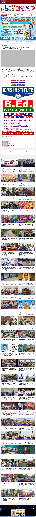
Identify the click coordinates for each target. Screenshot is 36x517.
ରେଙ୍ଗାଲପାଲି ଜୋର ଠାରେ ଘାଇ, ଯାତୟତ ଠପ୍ (26, 267)
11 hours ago (4, 171)
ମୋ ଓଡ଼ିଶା (3, 165)
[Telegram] (9, 136)
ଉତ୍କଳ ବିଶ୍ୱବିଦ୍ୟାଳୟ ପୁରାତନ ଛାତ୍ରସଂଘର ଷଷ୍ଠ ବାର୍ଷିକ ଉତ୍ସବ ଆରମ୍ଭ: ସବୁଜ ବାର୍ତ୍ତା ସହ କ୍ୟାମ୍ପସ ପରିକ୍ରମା (26, 484)
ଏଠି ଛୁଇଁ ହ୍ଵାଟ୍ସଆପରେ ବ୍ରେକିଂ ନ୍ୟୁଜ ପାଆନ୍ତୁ (17, 516)
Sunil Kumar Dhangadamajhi (13, 141)
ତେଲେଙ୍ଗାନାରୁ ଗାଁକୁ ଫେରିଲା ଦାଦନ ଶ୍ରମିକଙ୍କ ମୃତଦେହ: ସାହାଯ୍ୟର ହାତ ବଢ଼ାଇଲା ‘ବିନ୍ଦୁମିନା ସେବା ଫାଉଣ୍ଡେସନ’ (9, 354)
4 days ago (4, 443)
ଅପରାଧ (2, 307)
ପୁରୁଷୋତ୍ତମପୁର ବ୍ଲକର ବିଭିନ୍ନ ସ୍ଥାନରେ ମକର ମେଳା (9, 152)
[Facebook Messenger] (6, 136)
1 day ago (4, 240)
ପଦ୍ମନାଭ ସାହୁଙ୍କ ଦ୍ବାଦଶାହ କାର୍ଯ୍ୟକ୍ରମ (8, 183)
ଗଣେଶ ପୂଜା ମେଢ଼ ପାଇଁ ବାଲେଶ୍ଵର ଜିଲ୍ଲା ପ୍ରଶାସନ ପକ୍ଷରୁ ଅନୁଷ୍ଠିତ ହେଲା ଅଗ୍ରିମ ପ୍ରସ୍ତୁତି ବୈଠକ (8, 253)
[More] (11, 136)
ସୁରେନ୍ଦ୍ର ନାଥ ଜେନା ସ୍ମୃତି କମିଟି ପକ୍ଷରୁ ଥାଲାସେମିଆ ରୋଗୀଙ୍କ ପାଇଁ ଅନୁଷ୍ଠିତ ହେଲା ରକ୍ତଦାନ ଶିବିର (9, 268)
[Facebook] (4, 136)
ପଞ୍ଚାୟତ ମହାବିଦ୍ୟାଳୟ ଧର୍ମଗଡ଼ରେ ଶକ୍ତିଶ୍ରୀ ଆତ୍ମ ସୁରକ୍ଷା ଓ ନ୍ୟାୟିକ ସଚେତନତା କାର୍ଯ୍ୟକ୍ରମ (26, 169)
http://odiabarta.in (11, 145)
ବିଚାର (19, 496)
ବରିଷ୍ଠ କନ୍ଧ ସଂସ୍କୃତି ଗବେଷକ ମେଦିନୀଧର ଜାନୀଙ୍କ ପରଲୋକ (27, 152)
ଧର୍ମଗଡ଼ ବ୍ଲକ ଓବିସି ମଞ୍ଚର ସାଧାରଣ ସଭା (26, 238)
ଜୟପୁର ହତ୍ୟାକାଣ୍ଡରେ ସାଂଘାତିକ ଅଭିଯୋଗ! (9, 427)
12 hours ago (4, 184)
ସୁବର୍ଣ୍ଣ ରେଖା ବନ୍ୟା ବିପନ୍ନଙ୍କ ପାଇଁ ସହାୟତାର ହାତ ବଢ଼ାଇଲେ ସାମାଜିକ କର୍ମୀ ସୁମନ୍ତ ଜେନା (26, 412)
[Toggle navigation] (5, 3)
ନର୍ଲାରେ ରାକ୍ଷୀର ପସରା (5, 483)
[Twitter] (7, 136)
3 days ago (4, 385)
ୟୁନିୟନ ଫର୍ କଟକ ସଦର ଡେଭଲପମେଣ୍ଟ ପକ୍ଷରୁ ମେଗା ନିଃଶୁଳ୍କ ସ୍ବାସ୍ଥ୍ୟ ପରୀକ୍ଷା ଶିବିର (9, 169)
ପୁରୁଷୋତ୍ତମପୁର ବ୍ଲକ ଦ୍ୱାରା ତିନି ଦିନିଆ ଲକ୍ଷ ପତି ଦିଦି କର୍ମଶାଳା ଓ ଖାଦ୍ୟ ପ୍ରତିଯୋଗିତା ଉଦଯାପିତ (9, 369)
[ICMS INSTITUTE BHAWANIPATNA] (18, 87)
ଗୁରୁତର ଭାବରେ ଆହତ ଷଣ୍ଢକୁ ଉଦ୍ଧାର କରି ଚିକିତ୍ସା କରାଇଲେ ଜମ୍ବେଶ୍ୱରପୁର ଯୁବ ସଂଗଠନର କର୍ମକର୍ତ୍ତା (9, 499)
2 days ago (21, 268)
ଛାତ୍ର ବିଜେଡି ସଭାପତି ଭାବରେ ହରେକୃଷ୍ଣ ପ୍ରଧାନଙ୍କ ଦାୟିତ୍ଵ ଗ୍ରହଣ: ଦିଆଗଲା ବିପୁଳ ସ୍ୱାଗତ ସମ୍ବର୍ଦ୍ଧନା (26, 253)
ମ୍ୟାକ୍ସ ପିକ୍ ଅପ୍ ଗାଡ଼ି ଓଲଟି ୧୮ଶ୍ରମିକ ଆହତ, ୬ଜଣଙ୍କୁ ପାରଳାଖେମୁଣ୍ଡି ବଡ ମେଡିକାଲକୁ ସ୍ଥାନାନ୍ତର (9, 469)
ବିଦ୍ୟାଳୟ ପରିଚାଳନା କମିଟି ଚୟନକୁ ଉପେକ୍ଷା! (9, 295)
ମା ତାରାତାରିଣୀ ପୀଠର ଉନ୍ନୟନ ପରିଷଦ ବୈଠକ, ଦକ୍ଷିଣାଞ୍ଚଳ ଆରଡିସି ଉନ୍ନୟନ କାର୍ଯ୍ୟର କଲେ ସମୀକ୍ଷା (26, 369)
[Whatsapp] (2, 136)
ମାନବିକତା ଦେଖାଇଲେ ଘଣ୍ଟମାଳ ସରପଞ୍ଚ (8, 196)
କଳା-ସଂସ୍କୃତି (20, 194)
